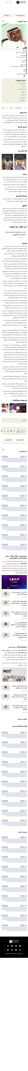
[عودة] (3, 21)
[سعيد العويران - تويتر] (24, 76)
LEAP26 (6, 15)
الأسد (24, 71)
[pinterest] (16, 950)
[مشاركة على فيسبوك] (11, 431)
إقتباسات (22, 95)
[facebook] (20, 946)
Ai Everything (19, 15)
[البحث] (10, 2)
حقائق (23, 92)
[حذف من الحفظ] (3, 107)
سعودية (23, 62)
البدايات (23, 86)
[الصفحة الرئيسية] (21, 2)
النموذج (20, 665)
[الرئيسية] (25, 107)
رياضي (24, 52)
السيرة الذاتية (22, 83)
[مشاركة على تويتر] (8, 431)
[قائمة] (6, 2)
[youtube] (12, 946)
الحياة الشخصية (21, 89)
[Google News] (12, 950)
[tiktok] (20, 950)
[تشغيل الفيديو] (18, 408)
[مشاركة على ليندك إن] (1, 431)
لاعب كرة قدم (19, 52)
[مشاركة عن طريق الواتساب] (4, 431)
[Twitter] (8, 950)
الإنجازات (23, 98)
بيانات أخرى (22, 100)
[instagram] (8, 946)
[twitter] (16, 946)
